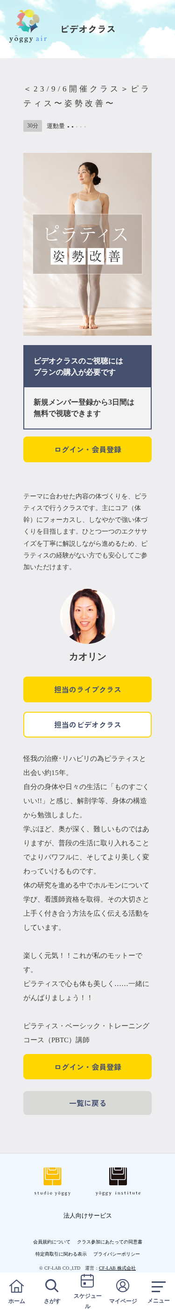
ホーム (16, 1301)
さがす (52, 1301)
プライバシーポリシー (116, 1254)
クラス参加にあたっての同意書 (109, 1241)
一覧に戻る (87, 1102)
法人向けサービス (87, 1215)
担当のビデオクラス (87, 724)
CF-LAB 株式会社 (117, 1268)
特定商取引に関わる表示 (61, 1254)
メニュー (158, 1300)
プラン (45, 372)
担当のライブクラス (87, 689)
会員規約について (51, 1241)
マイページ (123, 1301)
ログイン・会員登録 (87, 449)
